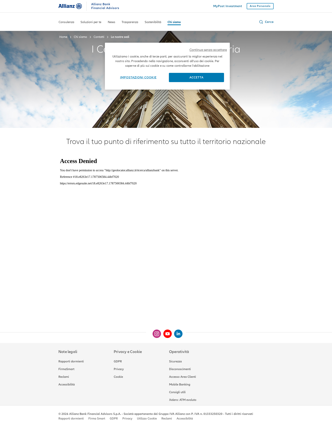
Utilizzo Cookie (147, 418)
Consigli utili (177, 392)
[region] (167, 66)
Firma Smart (96, 418)
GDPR (118, 361)
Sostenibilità (153, 22)
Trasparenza (130, 22)
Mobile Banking (179, 384)
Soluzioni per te (91, 22)
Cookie (118, 377)
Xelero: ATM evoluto (182, 400)
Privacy (119, 369)
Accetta (196, 77)
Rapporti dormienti (71, 361)
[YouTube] (166, 332)
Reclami (63, 377)
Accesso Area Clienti (182, 377)
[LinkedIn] (177, 332)
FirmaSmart (66, 369)
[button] (266, 22)
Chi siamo (174, 22)
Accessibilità (66, 384)
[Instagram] (155, 332)
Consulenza (66, 22)
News (111, 22)
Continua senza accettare (208, 50)
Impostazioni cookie (138, 77)
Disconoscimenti (180, 369)
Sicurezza (175, 361)
